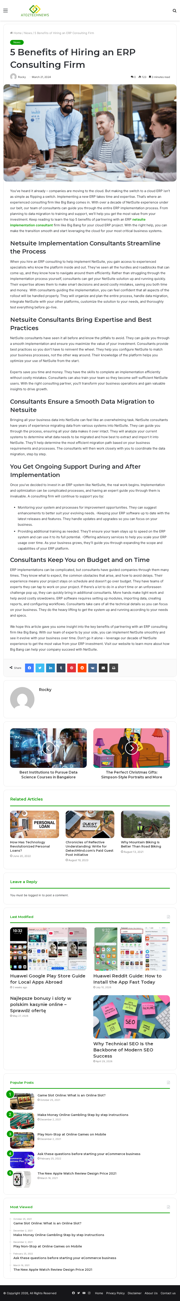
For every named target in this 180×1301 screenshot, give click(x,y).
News (28, 33)
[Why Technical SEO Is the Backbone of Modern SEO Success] (131, 1016)
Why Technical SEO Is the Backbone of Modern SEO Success (123, 1050)
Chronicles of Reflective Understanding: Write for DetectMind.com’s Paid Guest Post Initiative (89, 848)
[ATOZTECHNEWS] (35, 10)
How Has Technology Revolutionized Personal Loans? (30, 846)
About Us (151, 1293)
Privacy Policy (115, 1293)
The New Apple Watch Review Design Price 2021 (77, 1173)
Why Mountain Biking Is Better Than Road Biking (141, 844)
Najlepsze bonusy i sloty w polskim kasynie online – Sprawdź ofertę (40, 1004)
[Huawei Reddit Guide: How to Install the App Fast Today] (131, 949)
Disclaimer (135, 1293)
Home (17, 33)
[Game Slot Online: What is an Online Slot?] (22, 1101)
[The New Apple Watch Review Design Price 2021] (22, 1179)
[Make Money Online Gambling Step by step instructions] (22, 1121)
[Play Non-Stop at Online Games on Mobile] (22, 1140)
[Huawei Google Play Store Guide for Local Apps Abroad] (48, 949)
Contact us (168, 1293)
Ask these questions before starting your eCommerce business (89, 1154)
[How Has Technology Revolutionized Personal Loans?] (34, 824)
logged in (34, 895)
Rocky (45, 689)
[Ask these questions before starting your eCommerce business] (22, 1160)
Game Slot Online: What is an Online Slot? (72, 1095)
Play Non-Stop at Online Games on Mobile (72, 1134)
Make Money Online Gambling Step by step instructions (83, 1115)
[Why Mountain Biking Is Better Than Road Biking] (145, 824)
